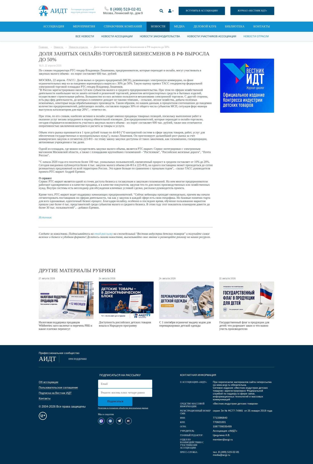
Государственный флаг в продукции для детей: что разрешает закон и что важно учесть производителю (244, 325)
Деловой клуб (205, 26)
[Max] (101, 421)
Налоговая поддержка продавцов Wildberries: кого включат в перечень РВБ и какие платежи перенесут (65, 325)
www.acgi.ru (223, 384)
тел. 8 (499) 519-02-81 (226, 452)
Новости (158, 26)
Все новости (85, 36)
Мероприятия (84, 26)
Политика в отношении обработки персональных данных (123, 408)
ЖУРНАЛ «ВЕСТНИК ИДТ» (252, 10)
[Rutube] (128, 421)
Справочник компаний (123, 26)
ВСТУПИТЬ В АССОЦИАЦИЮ (202, 10)
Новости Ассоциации (117, 36)
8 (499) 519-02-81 (125, 9)
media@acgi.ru (221, 454)
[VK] (110, 421)
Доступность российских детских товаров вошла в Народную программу (125, 324)
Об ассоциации (48, 382)
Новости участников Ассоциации (211, 36)
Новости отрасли (256, 36)
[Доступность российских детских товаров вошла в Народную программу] (126, 300)
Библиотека (235, 26)
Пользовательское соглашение (58, 387)
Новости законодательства (160, 36)
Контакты (261, 26)
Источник (45, 217)
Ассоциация (53, 26)
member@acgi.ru (223, 439)
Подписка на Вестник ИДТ (55, 392)
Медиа (179, 26)
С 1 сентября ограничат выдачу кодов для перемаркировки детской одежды (185, 324)
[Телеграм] (119, 421)
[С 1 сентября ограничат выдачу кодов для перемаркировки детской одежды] (186, 300)
